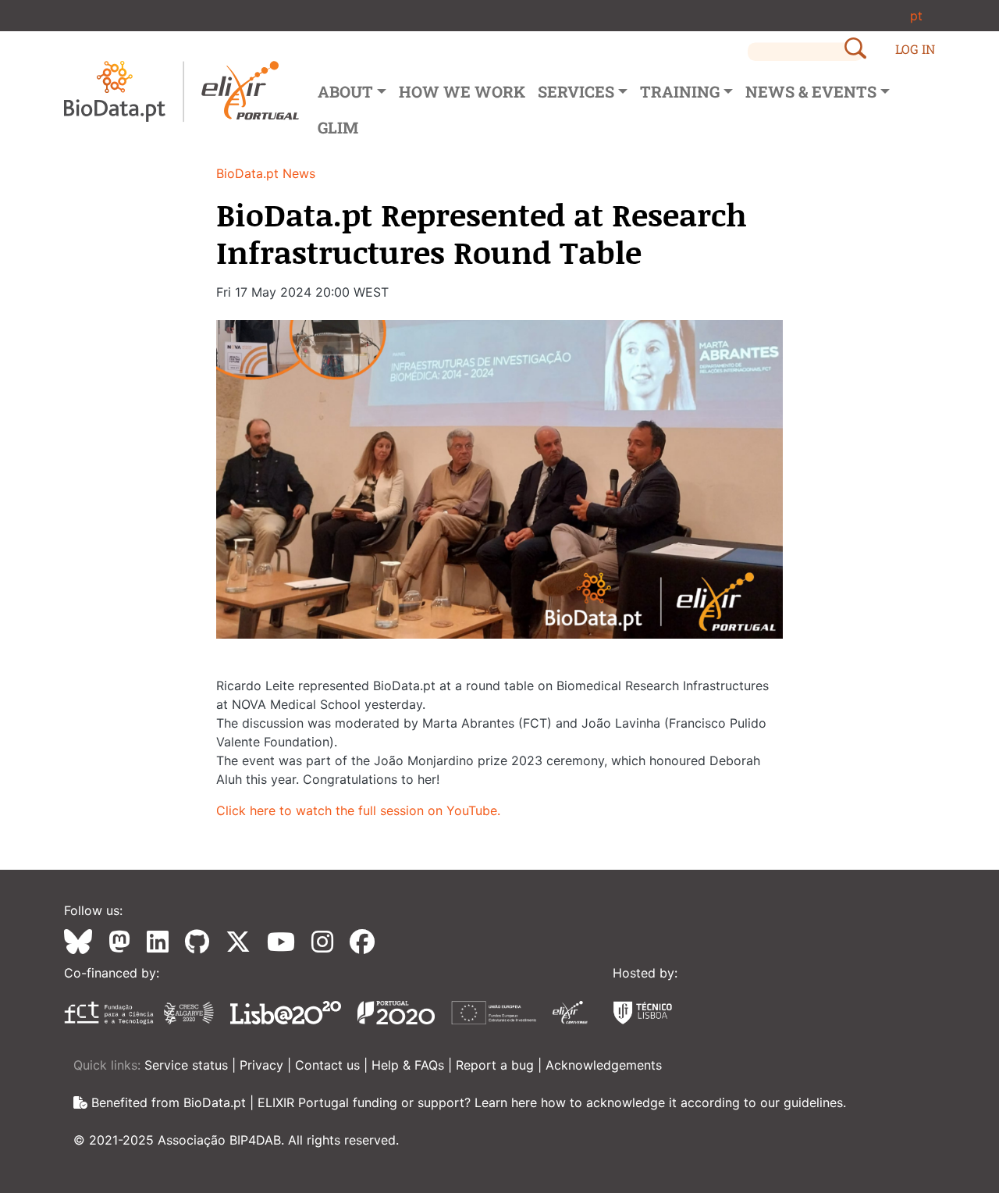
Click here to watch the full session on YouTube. (358, 810)
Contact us (329, 1065)
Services (576, 91)
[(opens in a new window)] (84, 941)
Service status (188, 1065)
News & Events (810, 91)
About (345, 91)
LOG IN (915, 49)
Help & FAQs (410, 1065)
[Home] (181, 91)
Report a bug (497, 1065)
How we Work (462, 91)
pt (916, 15)
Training (680, 91)
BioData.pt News (265, 173)
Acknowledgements (604, 1065)
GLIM (338, 127)
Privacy (263, 1065)
